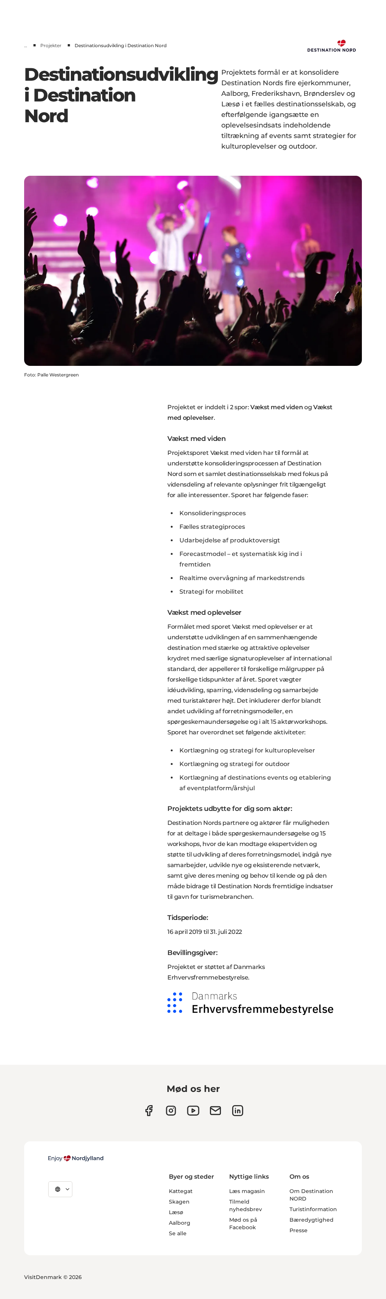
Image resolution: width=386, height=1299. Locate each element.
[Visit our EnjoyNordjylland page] (193, 1110)
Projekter (50, 45)
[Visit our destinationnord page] (237, 1110)
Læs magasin (247, 1191)
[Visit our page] (171, 1110)
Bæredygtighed (312, 1219)
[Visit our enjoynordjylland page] (148, 1110)
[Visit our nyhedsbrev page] (215, 1110)
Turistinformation (313, 1209)
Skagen (179, 1201)
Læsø (176, 1212)
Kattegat (181, 1191)
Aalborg (179, 1222)
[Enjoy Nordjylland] (75, 1158)
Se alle (178, 1233)
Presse (299, 1230)
